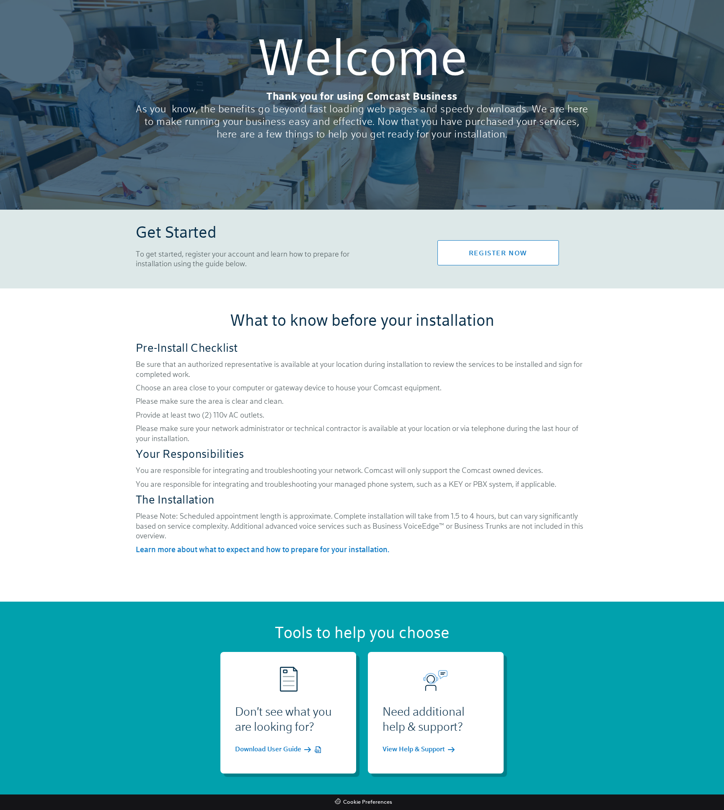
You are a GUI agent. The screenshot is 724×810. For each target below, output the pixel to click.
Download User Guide (269, 749)
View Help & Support (415, 749)
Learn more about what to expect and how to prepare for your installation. (262, 549)
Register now (498, 252)
